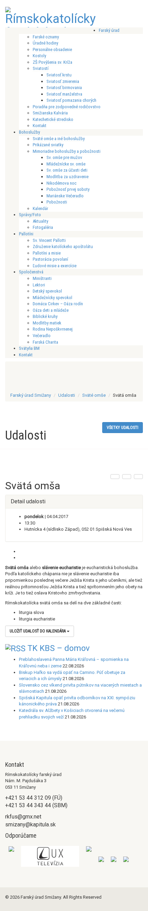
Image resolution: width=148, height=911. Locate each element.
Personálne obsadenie (52, 49)
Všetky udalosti (122, 427)
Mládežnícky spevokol (52, 297)
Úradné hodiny (45, 43)
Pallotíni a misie (47, 253)
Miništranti (42, 278)
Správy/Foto (30, 214)
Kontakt (39, 125)
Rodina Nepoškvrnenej (53, 329)
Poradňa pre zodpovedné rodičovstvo (67, 106)
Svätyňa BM (29, 348)
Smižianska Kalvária (50, 112)
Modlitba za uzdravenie (67, 176)
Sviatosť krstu (59, 74)
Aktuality (40, 221)
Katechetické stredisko (53, 119)
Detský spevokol (47, 291)
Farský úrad (109, 30)
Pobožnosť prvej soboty (67, 189)
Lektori (39, 284)
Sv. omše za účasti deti (66, 170)
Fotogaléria (43, 227)
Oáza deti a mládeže (50, 310)
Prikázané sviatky (48, 144)
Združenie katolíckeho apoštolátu (63, 246)
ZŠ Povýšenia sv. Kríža (52, 62)
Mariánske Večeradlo (65, 195)
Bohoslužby (29, 132)
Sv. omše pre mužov (64, 157)
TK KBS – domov (59, 648)
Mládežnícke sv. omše (65, 164)
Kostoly (39, 55)
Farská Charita (45, 342)
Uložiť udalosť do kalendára (38, 631)
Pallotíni (26, 233)
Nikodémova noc (61, 183)
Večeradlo (42, 335)
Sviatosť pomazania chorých (71, 100)
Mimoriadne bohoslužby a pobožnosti (67, 151)
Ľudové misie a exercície (54, 265)
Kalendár (40, 208)
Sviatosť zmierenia (62, 81)
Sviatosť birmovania (64, 87)
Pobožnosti (56, 202)
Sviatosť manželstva (64, 94)
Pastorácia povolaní (50, 259)
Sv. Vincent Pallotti (49, 240)
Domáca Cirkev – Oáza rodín (58, 303)
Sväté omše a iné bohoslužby (59, 138)
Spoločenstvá (31, 271)
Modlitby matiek (47, 322)
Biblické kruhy (45, 316)
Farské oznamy (46, 36)
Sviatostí (41, 68)
